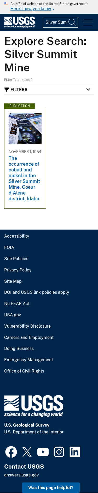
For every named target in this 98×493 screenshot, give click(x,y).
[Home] (19, 26)
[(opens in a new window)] (11, 451)
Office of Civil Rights (24, 371)
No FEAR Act (17, 303)
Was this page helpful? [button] (50, 487)
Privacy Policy (18, 270)
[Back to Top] (79, 473)
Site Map (13, 281)
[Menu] (88, 23)
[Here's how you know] (49, 7)
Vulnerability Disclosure (27, 326)
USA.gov (12, 315)
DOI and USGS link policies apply (36, 292)
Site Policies (16, 258)
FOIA (9, 247)
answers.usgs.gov (21, 475)
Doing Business (19, 348)
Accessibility (16, 236)
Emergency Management (28, 360)
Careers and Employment (29, 337)
